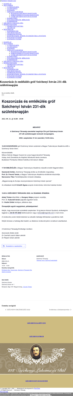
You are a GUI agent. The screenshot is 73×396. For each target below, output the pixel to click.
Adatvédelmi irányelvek (44, 395)
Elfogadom (33, 395)
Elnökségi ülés (6, 270)
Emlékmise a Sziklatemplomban (59, 310)
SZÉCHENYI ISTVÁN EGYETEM (36, 381)
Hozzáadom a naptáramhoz (14, 246)
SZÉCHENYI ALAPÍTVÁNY (36, 323)
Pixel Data (37, 388)
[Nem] (51, 395)
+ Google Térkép (27, 287)
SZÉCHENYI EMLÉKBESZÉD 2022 (18, 310)
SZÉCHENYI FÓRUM (36, 336)
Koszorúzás (14, 270)
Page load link (4, 391)
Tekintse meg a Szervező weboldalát (46, 260)
